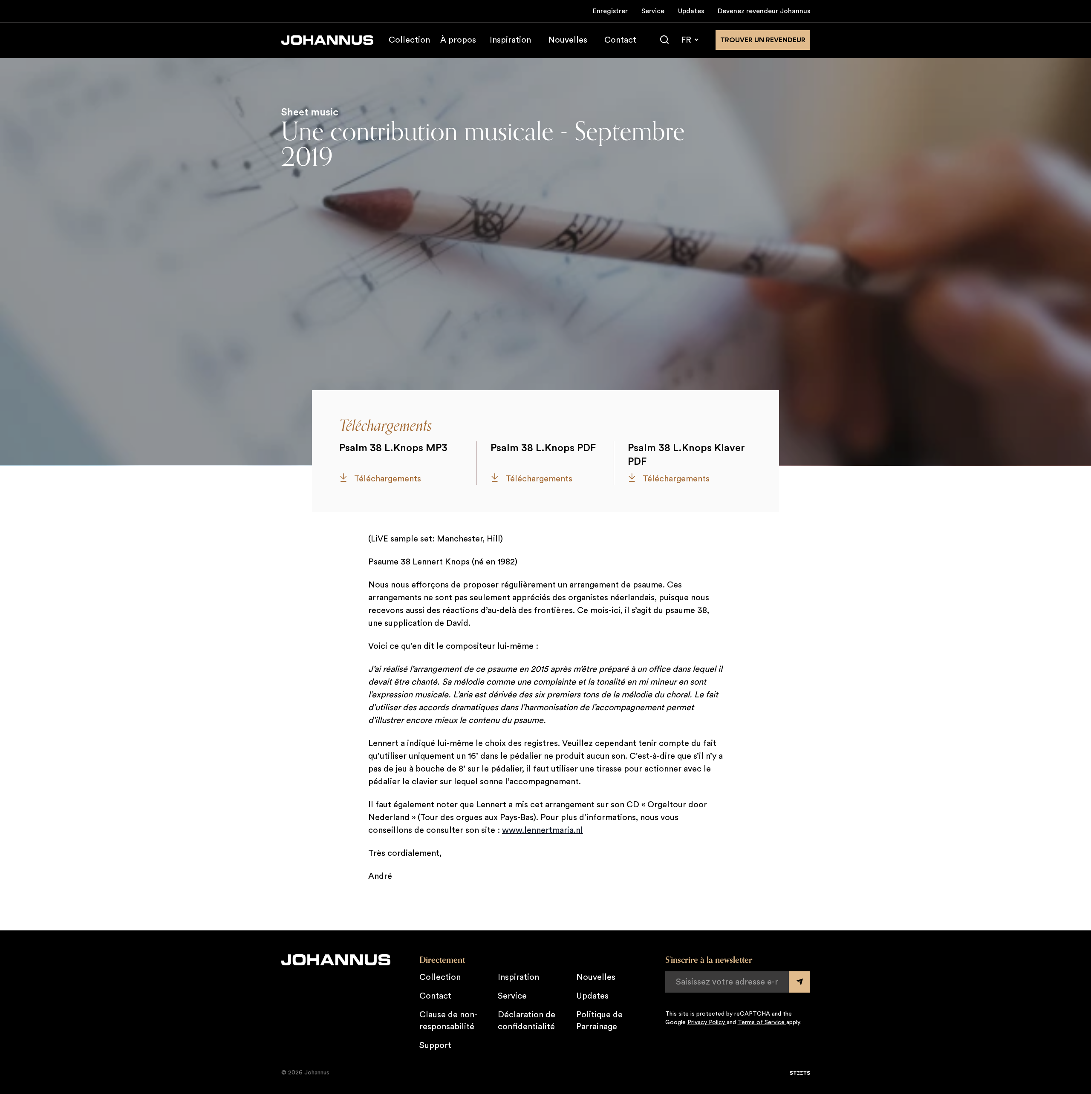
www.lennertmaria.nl (542, 830)
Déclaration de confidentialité (526, 1021)
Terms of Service (762, 1022)
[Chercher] (664, 40)
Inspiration (510, 40)
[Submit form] (799, 982)
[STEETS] (800, 1073)
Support (435, 1045)
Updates (691, 11)
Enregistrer (610, 11)
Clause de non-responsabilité (448, 1021)
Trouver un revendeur (762, 40)
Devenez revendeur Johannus (764, 11)
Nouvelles (567, 40)
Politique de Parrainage (599, 1021)
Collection (409, 40)
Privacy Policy (707, 1022)
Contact (620, 40)
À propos (458, 40)
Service (652, 11)
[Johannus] (327, 40)
